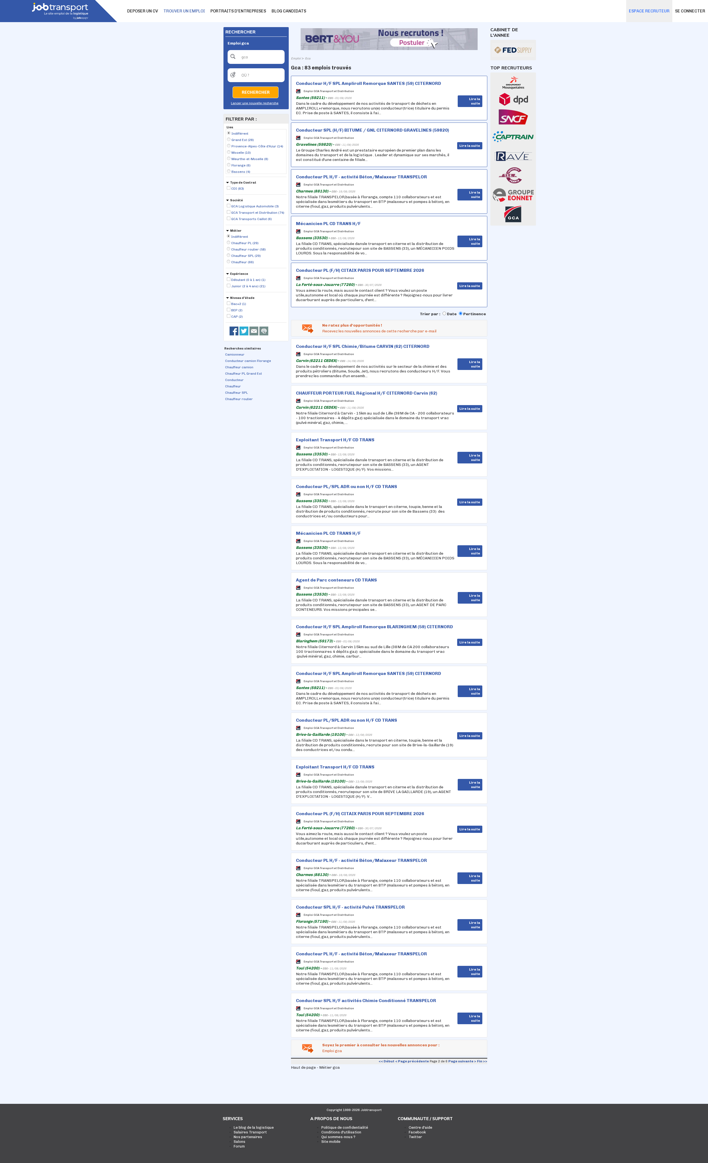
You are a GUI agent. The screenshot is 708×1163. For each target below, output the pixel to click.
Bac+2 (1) (238, 304)
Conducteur (234, 380)
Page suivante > (462, 1061)
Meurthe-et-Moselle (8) (249, 159)
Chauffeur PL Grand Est (243, 374)
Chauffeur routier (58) (248, 249)
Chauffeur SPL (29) (246, 256)
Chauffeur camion (239, 367)
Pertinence (474, 314)
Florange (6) (241, 165)
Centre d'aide (420, 1127)
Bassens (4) (240, 172)
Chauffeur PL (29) (245, 243)
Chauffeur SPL (236, 393)
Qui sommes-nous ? (338, 1137)
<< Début (386, 1061)
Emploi (296, 58)
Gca (308, 58)
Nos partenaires (248, 1137)
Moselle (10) (241, 153)
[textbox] (256, 57)
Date (452, 314)
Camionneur (234, 354)
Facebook (417, 1132)
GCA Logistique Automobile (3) (255, 206)
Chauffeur (233, 386)
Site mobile (330, 1141)
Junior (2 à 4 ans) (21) (248, 286)
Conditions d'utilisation (341, 1132)
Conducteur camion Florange (248, 361)
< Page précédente (412, 1061)
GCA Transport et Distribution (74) (257, 213)
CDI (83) (237, 189)
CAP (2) (237, 317)
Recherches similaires (242, 348)
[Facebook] (234, 331)
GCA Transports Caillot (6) (251, 219)
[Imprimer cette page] (263, 331)
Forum (239, 1146)
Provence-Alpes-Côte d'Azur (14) (257, 146)
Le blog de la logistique (254, 1127)
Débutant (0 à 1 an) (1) (248, 280)
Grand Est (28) (242, 140)
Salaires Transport (250, 1132)
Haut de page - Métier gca (315, 1067)
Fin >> (482, 1061)
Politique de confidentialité (344, 1127)
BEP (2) (237, 310)
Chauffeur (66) (242, 262)
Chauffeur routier (239, 399)
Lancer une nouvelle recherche (254, 103)
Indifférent (239, 133)
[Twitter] (244, 331)
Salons (239, 1141)
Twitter (415, 1137)
